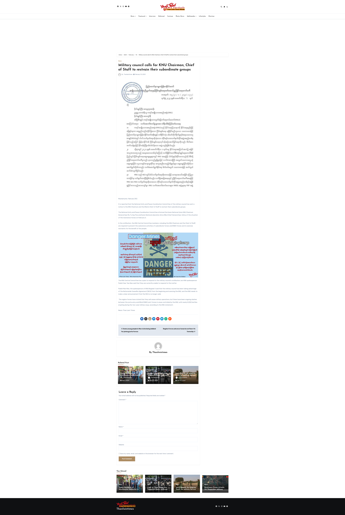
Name (121, 427)
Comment (122, 400)
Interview (152, 16)
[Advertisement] (172, 36)
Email (121, 436)
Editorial (161, 16)
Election (211, 16)
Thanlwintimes (128, 74)
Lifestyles (202, 16)
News (133, 16)
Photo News (180, 16)
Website (121, 445)
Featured (142, 16)
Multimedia (191, 16)
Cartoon (170, 16)
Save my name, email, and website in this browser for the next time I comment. (147, 453)
